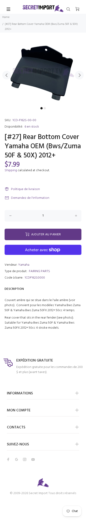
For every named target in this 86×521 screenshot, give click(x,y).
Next (79, 75)
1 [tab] (41, 108)
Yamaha (23, 265)
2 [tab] (45, 108)
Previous (6, 75)
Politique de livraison (25, 189)
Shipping (11, 170)
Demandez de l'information (30, 198)
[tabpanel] (43, 72)
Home (5, 17)
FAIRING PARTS (39, 271)
